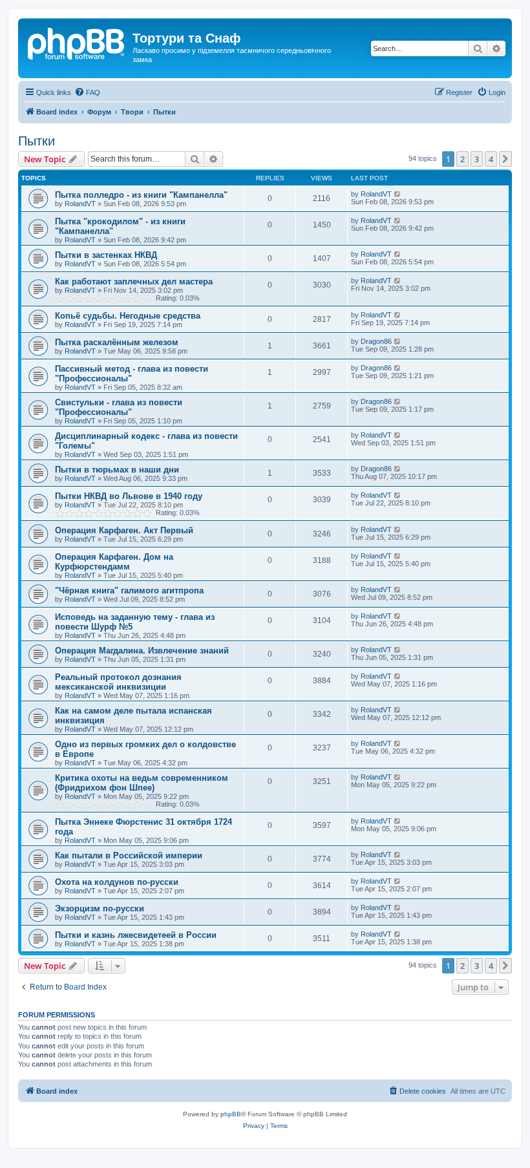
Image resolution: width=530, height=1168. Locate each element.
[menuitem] (87, 92)
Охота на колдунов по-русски (116, 882)
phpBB (230, 1114)
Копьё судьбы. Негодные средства (127, 316)
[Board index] (76, 42)
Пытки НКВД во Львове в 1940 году (128, 496)
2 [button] (462, 159)
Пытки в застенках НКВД (106, 255)
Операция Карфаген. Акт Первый (124, 530)
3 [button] (476, 159)
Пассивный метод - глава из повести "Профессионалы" (131, 373)
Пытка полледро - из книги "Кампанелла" (141, 195)
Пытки (36, 141)
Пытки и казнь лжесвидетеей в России (136, 935)
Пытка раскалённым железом (116, 342)
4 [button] (491, 159)
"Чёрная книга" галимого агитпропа (129, 590)
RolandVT (80, 203)
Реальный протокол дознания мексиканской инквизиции (118, 682)
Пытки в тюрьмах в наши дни (117, 469)
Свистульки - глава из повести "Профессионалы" (118, 407)
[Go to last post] (398, 194)
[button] (505, 159)
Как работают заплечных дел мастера (134, 281)
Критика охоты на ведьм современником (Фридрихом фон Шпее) (141, 782)
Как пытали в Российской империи (128, 855)
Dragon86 (376, 341)
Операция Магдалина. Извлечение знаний (142, 650)
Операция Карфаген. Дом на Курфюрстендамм (114, 561)
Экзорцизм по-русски (99, 908)
